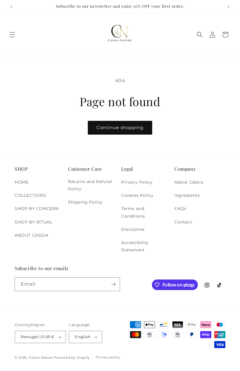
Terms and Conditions (133, 212)
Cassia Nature (41, 357)
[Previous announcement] (11, 6)
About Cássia (188, 182)
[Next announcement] (228, 6)
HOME (21, 182)
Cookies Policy (137, 195)
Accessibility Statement (135, 246)
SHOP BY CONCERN (37, 208)
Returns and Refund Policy (90, 185)
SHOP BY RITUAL (33, 222)
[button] (12, 34)
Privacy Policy (136, 182)
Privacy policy (108, 357)
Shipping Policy (85, 202)
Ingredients (187, 195)
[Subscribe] (113, 284)
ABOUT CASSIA (31, 235)
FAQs (180, 208)
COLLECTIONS (30, 195)
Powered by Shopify (72, 357)
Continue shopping (120, 127)
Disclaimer (133, 229)
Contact (183, 222)
